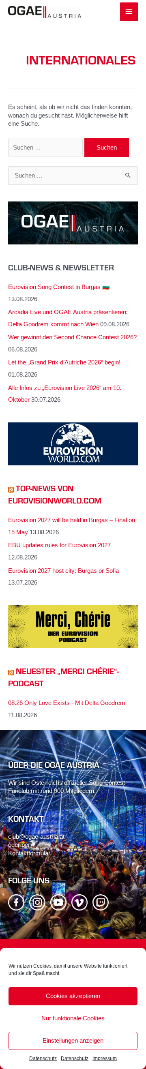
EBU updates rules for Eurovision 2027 (59, 545)
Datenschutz (43, 1058)
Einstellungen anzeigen (73, 1040)
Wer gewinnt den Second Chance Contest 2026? (72, 337)
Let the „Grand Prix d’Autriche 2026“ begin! (64, 362)
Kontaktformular (29, 853)
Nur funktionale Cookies (73, 1018)
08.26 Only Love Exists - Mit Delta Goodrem (66, 703)
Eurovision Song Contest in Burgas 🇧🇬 (59, 287)
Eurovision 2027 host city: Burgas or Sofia (63, 571)
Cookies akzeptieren (73, 995)
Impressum (104, 1058)
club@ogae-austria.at (36, 836)
